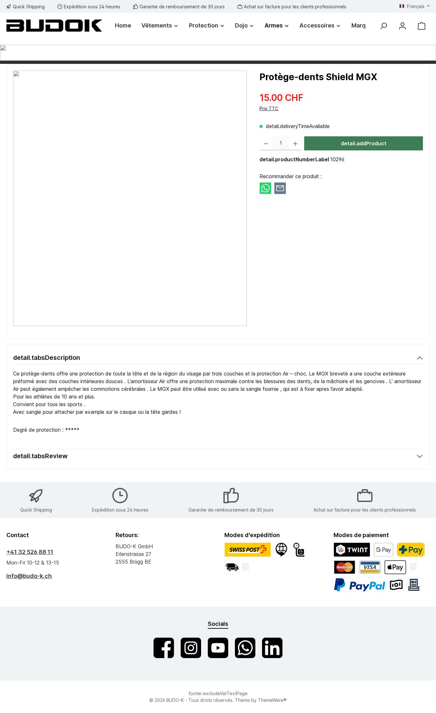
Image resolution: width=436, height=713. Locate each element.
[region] (130, 198)
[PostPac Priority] (247, 549)
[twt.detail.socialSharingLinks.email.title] (280, 188)
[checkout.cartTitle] (422, 25)
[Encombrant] (299, 549)
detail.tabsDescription (46, 357)
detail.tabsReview (40, 456)
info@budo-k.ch (29, 576)
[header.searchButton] (383, 25)
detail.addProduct (364, 143)
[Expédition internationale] (281, 549)
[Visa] (370, 567)
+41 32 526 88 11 (29, 552)
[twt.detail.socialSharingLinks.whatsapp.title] (265, 188)
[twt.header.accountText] (402, 25)
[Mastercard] (345, 567)
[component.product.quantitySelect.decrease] (266, 143)
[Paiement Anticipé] (396, 585)
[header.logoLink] (54, 25)
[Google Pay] (383, 549)
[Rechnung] (414, 585)
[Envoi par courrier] (231, 567)
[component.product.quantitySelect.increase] (295, 143)
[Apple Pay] (395, 567)
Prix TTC (268, 108)
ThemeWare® (272, 700)
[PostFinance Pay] (411, 549)
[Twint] (352, 549)
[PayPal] (360, 585)
